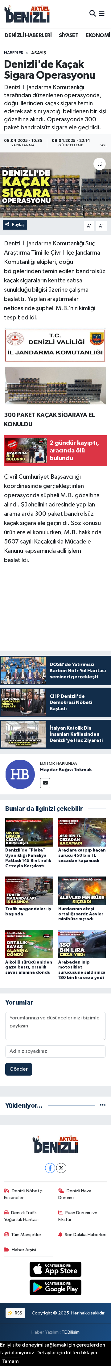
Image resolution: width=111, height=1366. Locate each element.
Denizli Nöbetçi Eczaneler (23, 1194)
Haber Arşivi (24, 1249)
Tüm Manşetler (26, 1234)
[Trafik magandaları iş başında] (29, 890)
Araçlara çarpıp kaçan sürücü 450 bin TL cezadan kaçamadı (82, 855)
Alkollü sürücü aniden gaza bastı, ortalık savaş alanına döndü (28, 967)
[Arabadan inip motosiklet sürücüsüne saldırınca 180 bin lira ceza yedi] (82, 944)
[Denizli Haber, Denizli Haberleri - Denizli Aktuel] (27, 14)
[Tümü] (103, 1105)
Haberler (13, 53)
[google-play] (55, 1288)
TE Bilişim (71, 1332)
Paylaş (18, 224)
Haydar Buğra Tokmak (66, 769)
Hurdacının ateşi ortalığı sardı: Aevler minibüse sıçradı (80, 914)
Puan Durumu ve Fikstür (78, 1216)
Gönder (19, 1069)
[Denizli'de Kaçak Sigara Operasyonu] (55, 185)
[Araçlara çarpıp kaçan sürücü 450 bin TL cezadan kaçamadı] (82, 832)
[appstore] (55, 1270)
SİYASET (68, 35)
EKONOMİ (98, 35)
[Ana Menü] (102, 13)
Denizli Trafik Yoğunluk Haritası (21, 1216)
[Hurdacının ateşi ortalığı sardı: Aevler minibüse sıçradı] (82, 890)
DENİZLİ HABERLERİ (28, 35)
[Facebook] (50, 1168)
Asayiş (38, 53)
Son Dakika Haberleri (85, 1234)
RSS (18, 1313)
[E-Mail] (45, 783)
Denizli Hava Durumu (75, 1194)
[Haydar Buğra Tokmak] (20, 774)
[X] (61, 1168)
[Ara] (92, 13)
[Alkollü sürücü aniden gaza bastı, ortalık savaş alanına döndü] (29, 944)
